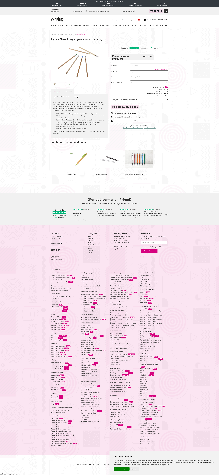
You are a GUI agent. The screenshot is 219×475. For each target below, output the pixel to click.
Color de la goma (116, 82)
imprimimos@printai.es (57, 236)
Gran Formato (92, 240)
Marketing (90, 238)
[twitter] (59, 249)
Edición (90, 236)
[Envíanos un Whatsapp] (166, 11)
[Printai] (58, 19)
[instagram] (54, 249)
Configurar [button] (134, 469)
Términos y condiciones (56, 259)
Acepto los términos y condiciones (153, 247)
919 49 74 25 (156, 11)
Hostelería (91, 250)
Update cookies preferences (9, 474)
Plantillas (69, 92)
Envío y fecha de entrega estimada (123, 100)
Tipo (112, 77)
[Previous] (52, 62)
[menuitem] (54, 25)
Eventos (90, 248)
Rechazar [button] (125, 469)
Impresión (114, 65)
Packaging (91, 244)
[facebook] (56, 249)
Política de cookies (55, 256)
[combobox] (139, 20)
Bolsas (89, 246)
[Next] (106, 62)
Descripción (57, 92)
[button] (136, 100)
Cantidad (114, 72)
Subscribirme (149, 251)
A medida (90, 253)
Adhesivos (91, 242)
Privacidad (53, 257)
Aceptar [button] (117, 469)
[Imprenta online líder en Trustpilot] (55, 10)
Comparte (148, 56)
